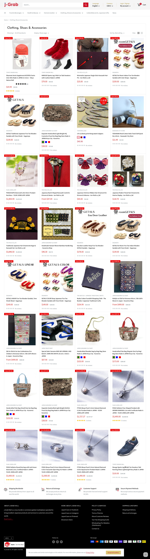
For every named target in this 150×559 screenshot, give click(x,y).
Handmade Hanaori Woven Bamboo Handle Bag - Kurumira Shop (57, 247)
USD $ (7, 538)
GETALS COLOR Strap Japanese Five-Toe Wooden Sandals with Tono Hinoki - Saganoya (56, 299)
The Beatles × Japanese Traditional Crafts (90, 295)
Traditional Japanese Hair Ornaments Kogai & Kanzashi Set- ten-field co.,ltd (21, 247)
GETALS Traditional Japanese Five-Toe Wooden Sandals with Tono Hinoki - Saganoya (21, 135)
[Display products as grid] (138, 33)
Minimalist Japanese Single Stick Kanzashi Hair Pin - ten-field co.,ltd (92, 76)
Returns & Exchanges (129, 513)
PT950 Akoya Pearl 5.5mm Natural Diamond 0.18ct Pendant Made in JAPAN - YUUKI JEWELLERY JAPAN (91, 410)
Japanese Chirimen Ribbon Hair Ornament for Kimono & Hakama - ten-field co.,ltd (92, 194)
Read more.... (8, 519)
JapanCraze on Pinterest (69, 516)
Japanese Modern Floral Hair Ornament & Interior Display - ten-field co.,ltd (125, 194)
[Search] (85, 5)
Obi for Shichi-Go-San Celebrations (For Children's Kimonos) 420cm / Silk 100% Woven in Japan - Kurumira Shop (21, 353)
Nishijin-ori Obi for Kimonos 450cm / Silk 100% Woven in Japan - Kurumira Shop (127, 299)
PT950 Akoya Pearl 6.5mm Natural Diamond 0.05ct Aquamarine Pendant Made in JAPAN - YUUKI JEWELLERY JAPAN (91, 469)
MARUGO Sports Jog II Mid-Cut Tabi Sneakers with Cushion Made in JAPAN (56, 76)
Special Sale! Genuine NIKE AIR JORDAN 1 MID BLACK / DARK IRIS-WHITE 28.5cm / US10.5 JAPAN (56, 353)
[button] (22, 84)
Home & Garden (49, 13)
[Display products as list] (142, 33)
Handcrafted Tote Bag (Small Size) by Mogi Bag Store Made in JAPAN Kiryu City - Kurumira (21, 409)
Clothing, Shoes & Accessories (71, 13)
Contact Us (95, 529)
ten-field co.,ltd (82, 72)
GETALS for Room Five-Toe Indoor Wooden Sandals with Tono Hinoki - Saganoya (125, 247)
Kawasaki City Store (118, 131)
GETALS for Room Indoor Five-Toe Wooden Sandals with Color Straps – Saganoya (125, 76)
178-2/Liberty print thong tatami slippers (90, 134)
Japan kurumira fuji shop (49, 131)
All (5, 13)
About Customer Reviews (100, 516)
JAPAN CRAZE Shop (47, 348)
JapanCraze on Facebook (69, 510)
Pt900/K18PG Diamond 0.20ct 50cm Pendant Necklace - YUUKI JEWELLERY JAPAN (20, 194)
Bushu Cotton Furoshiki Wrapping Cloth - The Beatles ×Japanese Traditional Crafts (91, 299)
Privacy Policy (96, 510)
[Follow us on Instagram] (57, 541)
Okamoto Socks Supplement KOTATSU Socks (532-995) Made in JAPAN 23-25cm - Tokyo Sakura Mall (20, 77)
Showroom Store (67, 520)
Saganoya (115, 72)
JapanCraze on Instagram (70, 513)
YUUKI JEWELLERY (11, 190)
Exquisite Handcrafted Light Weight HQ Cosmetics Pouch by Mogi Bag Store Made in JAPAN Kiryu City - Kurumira (56, 136)
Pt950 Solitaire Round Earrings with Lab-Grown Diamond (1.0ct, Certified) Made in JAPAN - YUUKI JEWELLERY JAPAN (21, 469)
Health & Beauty (32, 13)
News (114, 13)
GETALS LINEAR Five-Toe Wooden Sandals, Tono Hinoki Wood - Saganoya (21, 299)
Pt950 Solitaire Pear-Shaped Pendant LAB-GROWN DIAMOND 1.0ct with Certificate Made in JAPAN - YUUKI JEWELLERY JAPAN (127, 410)
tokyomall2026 (81, 131)
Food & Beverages (15, 13)
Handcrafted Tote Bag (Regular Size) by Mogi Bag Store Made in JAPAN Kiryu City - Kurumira (127, 352)
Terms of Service (97, 513)
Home (6, 20)
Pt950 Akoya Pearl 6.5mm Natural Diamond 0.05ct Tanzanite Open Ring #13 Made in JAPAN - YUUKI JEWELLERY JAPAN (57, 469)
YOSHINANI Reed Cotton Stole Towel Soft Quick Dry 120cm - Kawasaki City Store (127, 135)
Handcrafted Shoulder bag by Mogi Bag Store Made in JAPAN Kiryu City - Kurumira (91, 352)
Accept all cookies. (113, 552)
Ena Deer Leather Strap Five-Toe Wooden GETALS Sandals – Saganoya (90, 247)
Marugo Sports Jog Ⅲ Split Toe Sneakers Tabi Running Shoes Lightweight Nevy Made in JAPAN (128, 468)
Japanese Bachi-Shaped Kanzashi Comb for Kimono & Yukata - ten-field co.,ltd (56, 194)
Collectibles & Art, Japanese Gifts (98, 13)
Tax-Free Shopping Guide (100, 520)
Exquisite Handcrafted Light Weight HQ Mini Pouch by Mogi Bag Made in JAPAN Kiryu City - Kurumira (56, 410)
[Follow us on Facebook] (53, 541)
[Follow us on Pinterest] (61, 541)
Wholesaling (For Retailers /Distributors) (101, 524)
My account (124, 6)
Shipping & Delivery (129, 510)
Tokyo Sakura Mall (12, 72)
